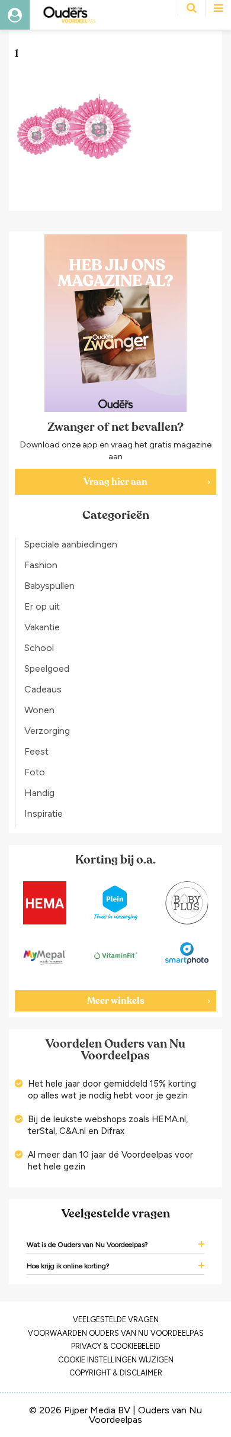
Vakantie (42, 627)
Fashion (40, 565)
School (39, 647)
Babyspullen (49, 585)
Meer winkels (116, 1001)
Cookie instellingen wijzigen (116, 1359)
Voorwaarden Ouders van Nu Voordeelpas (116, 1333)
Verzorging (47, 730)
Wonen (39, 710)
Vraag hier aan (115, 481)
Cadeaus (43, 689)
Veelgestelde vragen (116, 1319)
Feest (36, 751)
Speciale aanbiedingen (70, 544)
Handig (39, 792)
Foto (34, 772)
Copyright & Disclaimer (115, 1372)
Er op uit (42, 606)
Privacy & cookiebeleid (116, 1346)
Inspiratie (43, 813)
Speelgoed (46, 668)
